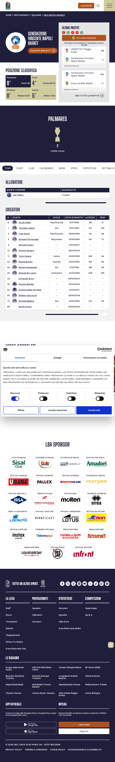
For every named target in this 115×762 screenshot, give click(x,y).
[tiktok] (96, 583)
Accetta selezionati (57, 410)
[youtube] (84, 583)
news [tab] (62, 168)
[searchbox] (57, 3)
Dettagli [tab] (57, 358)
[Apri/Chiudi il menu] (109, 5)
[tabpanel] (57, 247)
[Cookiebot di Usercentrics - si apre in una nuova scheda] (99, 350)
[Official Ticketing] (44, 518)
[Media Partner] (70, 536)
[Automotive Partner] (70, 464)
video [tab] (74, 168)
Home (9, 15)
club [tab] (31, 168)
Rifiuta (21, 410)
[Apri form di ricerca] (98, 5)
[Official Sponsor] (18, 482)
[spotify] (107, 583)
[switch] (43, 398)
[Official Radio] (57, 554)
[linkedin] (79, 583)
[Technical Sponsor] (96, 500)
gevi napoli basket (54, 15)
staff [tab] (19, 168)
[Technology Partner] (96, 482)
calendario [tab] (46, 168)
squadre (36, 15)
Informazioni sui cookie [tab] (95, 358)
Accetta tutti (94, 410)
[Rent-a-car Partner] (18, 518)
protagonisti (21, 15)
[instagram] (68, 583)
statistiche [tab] (89, 168)
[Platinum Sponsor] (44, 464)
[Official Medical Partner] (18, 500)
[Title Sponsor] (18, 464)
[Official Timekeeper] (70, 518)
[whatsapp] (101, 583)
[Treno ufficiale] (44, 500)
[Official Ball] (70, 500)
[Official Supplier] (18, 536)
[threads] (73, 583)
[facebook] (62, 583)
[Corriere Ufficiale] (44, 536)
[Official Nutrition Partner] (96, 518)
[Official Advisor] (83, 554)
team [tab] (7, 168)
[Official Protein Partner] (96, 464)
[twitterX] (90, 583)
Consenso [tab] (20, 358)
